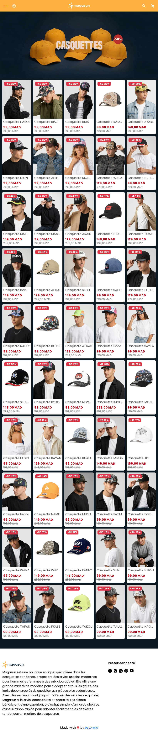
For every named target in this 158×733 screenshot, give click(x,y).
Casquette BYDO (47, 402)
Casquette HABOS (16, 122)
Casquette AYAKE (141, 122)
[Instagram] (115, 670)
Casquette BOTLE (47, 346)
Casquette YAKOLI (78, 626)
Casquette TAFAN (16, 626)
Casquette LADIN (16, 458)
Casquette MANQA (47, 234)
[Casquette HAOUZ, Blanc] (141, 604)
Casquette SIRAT (78, 290)
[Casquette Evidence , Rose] (110, 323)
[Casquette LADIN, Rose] (16, 435)
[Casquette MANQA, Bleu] (47, 211)
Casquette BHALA (78, 458)
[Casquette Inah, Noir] (16, 267)
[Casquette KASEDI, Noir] (110, 379)
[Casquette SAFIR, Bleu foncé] (110, 267)
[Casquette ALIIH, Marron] (47, 155)
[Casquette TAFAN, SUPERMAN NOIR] (16, 604)
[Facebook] (110, 670)
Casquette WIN (108, 570)
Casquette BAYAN (47, 458)
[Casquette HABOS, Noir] (16, 99)
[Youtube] (131, 670)
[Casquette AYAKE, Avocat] (141, 99)
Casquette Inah (15, 290)
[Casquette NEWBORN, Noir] (78, 379)
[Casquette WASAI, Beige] (110, 155)
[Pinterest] (126, 670)
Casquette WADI (46, 570)
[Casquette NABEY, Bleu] (16, 323)
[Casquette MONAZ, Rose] (78, 155)
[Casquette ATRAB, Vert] (78, 323)
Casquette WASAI (110, 178)
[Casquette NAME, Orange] (47, 491)
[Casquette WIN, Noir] (110, 548)
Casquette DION (15, 178)
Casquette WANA (16, 570)
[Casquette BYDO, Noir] (47, 379)
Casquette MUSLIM (78, 514)
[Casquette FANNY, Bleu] (78, 548)
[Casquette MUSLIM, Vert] (78, 491)
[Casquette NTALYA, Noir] (110, 211)
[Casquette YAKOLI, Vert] (78, 604)
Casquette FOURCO (141, 290)
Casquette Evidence (110, 346)
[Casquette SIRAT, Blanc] (78, 267)
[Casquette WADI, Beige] (47, 548)
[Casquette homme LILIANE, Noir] (141, 491)
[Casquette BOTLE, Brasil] (47, 323)
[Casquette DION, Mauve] (16, 155)
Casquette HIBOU (141, 570)
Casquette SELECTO (16, 402)
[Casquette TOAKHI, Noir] (141, 211)
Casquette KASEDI (110, 402)
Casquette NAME (47, 514)
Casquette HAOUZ (141, 626)
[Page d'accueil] (79, 5)
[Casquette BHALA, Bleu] (78, 435)
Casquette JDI (138, 458)
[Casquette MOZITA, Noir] (141, 379)
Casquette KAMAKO (110, 122)
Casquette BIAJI (46, 122)
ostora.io (91, 727)
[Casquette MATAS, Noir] (16, 211)
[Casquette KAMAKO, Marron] (110, 99)
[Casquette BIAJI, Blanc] (47, 99)
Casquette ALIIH (46, 178)
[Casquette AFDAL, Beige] (47, 267)
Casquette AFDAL (47, 290)
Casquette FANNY (78, 570)
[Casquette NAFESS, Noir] (141, 155)
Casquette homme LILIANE (141, 514)
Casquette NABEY (16, 346)
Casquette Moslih (110, 458)
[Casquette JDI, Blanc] (141, 435)
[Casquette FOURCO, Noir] (141, 267)
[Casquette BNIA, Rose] (78, 99)
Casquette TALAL (109, 626)
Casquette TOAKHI (141, 234)
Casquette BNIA (77, 122)
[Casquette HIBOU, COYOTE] (141, 548)
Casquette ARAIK (78, 234)
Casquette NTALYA (110, 234)
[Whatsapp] (121, 670)
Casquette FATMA (110, 514)
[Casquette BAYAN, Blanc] (47, 435)
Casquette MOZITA (141, 402)
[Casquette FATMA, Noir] (110, 491)
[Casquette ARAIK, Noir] (78, 211)
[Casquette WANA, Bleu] (16, 548)
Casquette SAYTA (141, 346)
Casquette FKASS (47, 626)
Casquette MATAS (16, 234)
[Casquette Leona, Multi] (16, 491)
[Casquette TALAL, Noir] (110, 604)
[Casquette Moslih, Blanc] (110, 435)
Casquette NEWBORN (78, 402)
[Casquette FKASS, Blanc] (47, 604)
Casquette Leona (16, 514)
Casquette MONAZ (78, 178)
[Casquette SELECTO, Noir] (16, 379)
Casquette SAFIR (109, 290)
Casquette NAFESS (141, 178)
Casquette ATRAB (78, 346)
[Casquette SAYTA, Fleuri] (141, 323)
